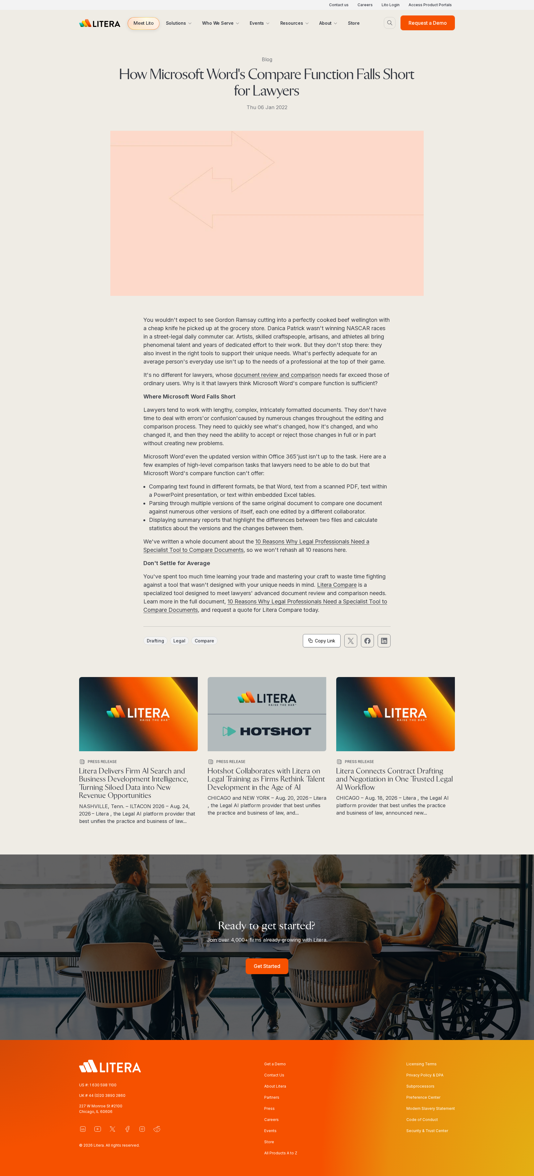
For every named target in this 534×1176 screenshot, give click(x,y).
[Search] (390, 23)
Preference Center (423, 1097)
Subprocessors (420, 1086)
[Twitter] (112, 1129)
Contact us (339, 4)
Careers (365, 4)
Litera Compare (337, 585)
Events (270, 1130)
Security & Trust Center (427, 1130)
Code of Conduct (422, 1119)
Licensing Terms (421, 1064)
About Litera (275, 1086)
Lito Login (391, 4)
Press (269, 1108)
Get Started (267, 966)
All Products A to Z (280, 1153)
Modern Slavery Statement (430, 1108)
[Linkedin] (83, 1129)
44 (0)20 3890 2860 (107, 1095)
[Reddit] (157, 1129)
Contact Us (274, 1075)
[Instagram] (142, 1129)
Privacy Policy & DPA (424, 1075)
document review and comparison (277, 375)
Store (269, 1142)
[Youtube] (97, 1129)
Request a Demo (428, 23)
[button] (143, 23)
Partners (271, 1097)
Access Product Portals (430, 4)
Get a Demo (275, 1064)
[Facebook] (127, 1129)
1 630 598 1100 (103, 1085)
